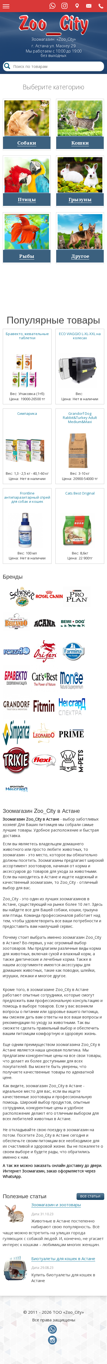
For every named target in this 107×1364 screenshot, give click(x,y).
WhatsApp (52, 6)
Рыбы (26, 256)
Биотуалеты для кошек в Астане (63, 1258)
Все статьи (90, 1196)
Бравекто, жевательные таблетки (27, 336)
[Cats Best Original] (78, 528)
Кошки (80, 142)
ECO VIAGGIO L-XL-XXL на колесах (80, 336)
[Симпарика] (25, 448)
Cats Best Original (80, 493)
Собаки (26, 142)
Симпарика (27, 414)
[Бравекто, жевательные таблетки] (25, 369)
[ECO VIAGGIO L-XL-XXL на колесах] (78, 369)
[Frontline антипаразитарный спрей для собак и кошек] (25, 528)
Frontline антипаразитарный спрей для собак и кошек (27, 497)
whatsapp (53, 1329)
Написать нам (89, 6)
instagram (53, 1340)
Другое (80, 256)
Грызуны (80, 199)
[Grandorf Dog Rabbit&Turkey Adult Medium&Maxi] (78, 448)
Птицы (27, 199)
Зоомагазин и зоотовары (56, 1204)
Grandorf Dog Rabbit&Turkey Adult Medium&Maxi (80, 418)
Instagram (64, 6)
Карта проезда (77, 6)
